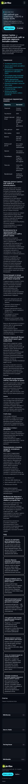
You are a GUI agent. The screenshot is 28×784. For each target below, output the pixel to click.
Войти (17, 774)
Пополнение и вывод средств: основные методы (13, 88)
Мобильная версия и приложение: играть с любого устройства (13, 92)
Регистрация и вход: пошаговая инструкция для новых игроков (14, 76)
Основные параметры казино (13, 63)
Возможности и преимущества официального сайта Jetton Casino (14, 71)
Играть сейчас (7, 774)
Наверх (4, 781)
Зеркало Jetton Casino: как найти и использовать (15, 66)
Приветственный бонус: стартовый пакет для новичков (14, 80)
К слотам (20, 28)
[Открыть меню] (24, 2)
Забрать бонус (9, 28)
